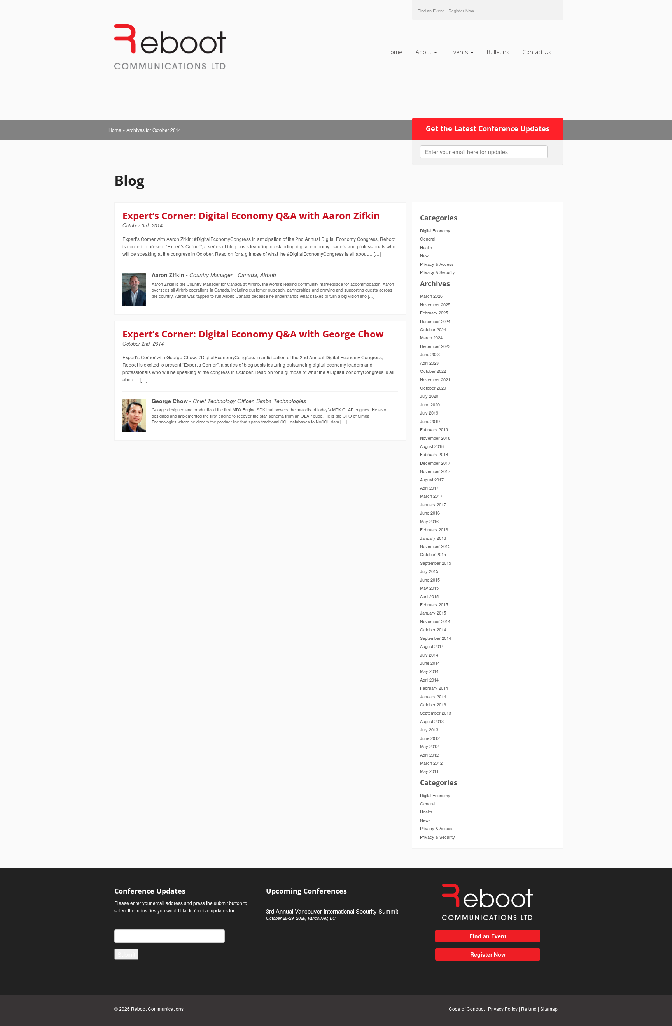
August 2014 (432, 646)
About (424, 52)
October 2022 (433, 371)
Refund (529, 1008)
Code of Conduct (467, 1008)
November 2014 (435, 621)
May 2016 (429, 521)
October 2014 (433, 629)
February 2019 (434, 429)
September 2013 (435, 713)
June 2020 (430, 404)
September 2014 (435, 638)
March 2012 (431, 763)
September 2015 (435, 563)
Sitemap (549, 1008)
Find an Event (431, 10)
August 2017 (432, 479)
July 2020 (429, 396)
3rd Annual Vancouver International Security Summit (332, 914)
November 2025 (435, 304)
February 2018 (434, 454)
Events (460, 52)
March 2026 (431, 296)
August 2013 (432, 721)
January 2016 (433, 538)
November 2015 (435, 546)
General (427, 238)
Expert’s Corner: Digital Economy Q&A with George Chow (253, 333)
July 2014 (429, 655)
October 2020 (433, 388)
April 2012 (429, 755)
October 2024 (433, 329)
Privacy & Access (437, 264)
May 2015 (429, 588)
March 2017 (431, 496)
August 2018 (432, 446)
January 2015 (433, 613)
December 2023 (435, 346)
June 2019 (430, 421)
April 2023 (429, 363)
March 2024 (431, 337)
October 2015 (433, 554)
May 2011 (429, 771)
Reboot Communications (157, 1008)
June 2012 (430, 738)
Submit (126, 954)
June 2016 (430, 512)
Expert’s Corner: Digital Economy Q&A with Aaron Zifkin (251, 215)
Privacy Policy (503, 1008)
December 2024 (435, 321)
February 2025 (434, 312)
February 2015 (434, 604)
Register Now (488, 954)
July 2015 (429, 571)
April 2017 (429, 488)
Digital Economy (435, 230)
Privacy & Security (437, 272)
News (425, 255)
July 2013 (429, 729)
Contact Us (537, 52)
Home (394, 52)
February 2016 (434, 529)
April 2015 (429, 596)
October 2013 (433, 704)
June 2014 (430, 663)
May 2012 (429, 746)
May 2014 (429, 671)
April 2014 (429, 679)
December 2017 (435, 463)
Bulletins (498, 52)
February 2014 (434, 688)
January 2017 (433, 504)
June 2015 (430, 579)
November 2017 (435, 471)
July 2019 (429, 412)
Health (426, 247)
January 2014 (433, 696)
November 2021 (435, 379)
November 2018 (435, 438)
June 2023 (430, 354)
